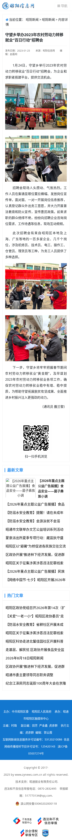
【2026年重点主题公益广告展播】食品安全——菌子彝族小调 (51, 488)
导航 (64, 6)
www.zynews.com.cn (28, 774)
